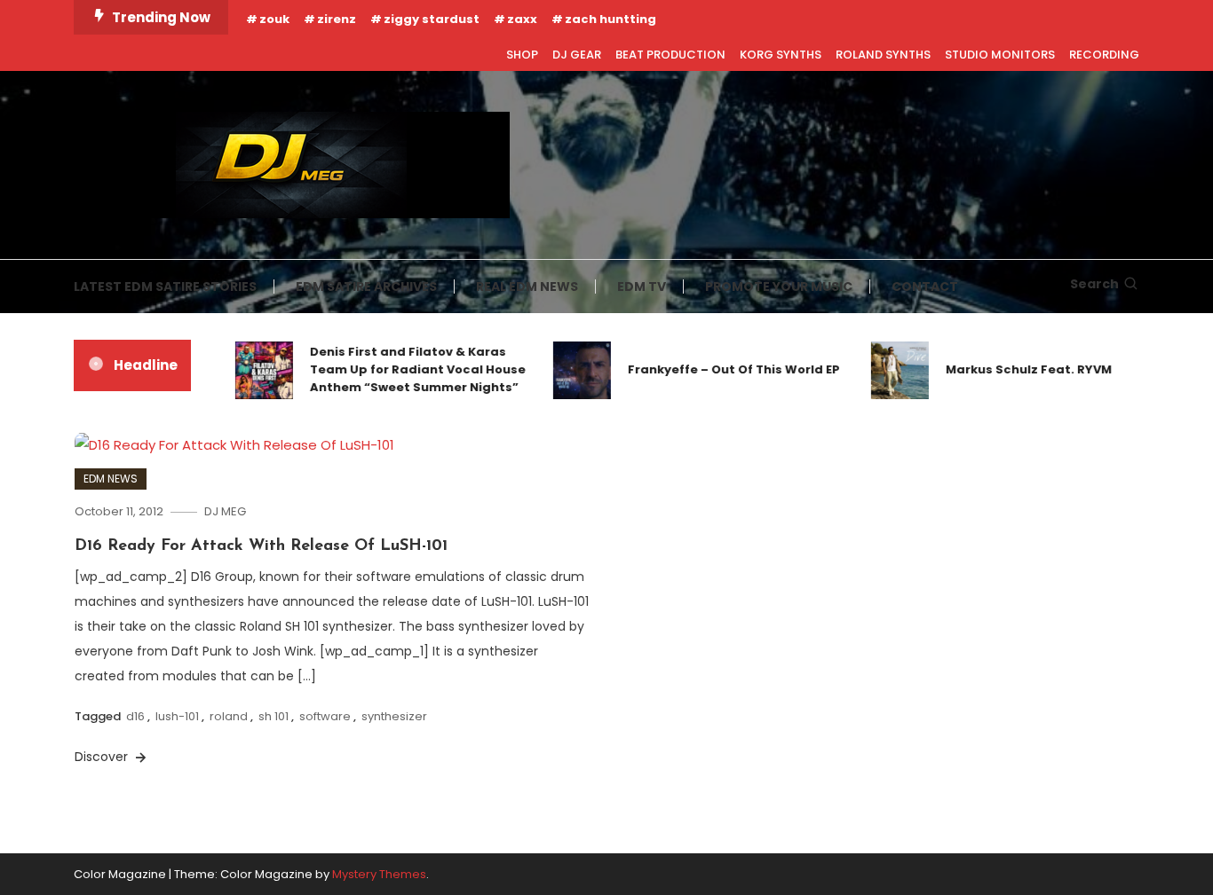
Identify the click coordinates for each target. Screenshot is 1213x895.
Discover (103, 756)
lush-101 (177, 716)
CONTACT (925, 286)
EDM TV (641, 286)
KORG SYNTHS (780, 54)
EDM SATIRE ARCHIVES (366, 286)
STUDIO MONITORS (1000, 54)
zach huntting (610, 19)
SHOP (522, 54)
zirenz (336, 19)
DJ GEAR (576, 54)
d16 (135, 716)
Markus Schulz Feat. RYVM (1017, 369)
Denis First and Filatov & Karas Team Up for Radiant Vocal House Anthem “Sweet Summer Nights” (406, 369)
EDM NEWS (110, 478)
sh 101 (273, 716)
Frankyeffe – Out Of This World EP (722, 369)
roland (229, 716)
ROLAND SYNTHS (883, 54)
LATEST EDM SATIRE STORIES (165, 286)
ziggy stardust (432, 19)
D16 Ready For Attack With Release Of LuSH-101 (261, 546)
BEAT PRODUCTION (670, 54)
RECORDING (1104, 54)
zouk (274, 19)
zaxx (522, 19)
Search (1094, 284)
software (325, 716)
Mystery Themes (379, 874)
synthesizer (394, 716)
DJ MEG (225, 511)
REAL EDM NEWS (527, 286)
